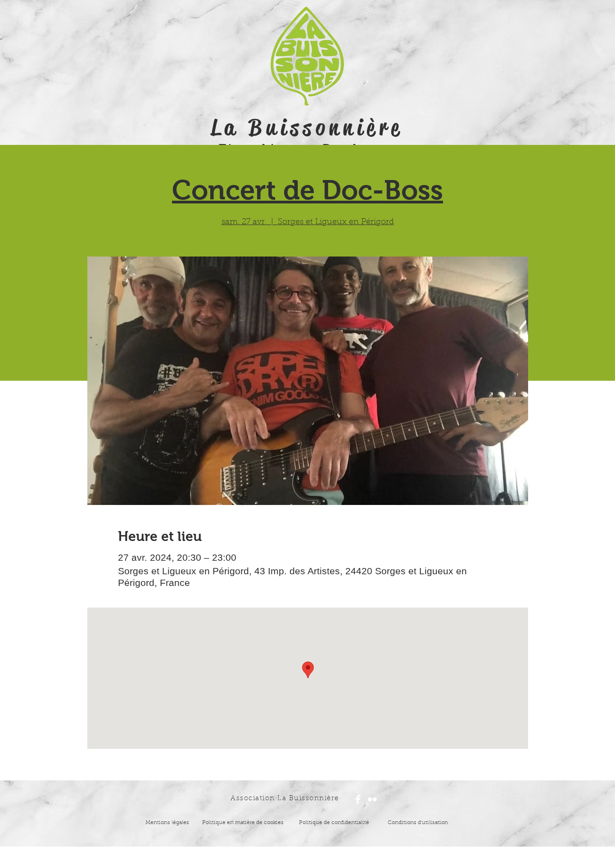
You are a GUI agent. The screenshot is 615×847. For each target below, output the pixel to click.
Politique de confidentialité (334, 822)
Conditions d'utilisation (418, 822)
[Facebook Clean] (357, 799)
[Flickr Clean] (372, 799)
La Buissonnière (307, 127)
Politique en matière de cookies (243, 822)
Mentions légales (167, 822)
